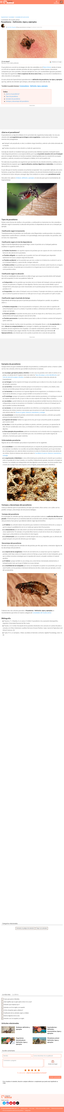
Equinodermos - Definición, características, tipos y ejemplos (54, 1030)
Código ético (28, 1110)
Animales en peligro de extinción (25, 928)
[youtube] (10, 1103)
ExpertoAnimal (4, 17)
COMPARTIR (56, 3)
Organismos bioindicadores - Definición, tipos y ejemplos (21, 1041)
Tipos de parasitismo (12, 96)
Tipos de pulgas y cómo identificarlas (46, 375)
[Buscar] (62, 2)
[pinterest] (14, 1103)
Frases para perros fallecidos (11, 999)
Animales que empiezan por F (12, 1004)
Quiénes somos (24, 1108)
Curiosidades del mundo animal (22, 17)
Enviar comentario (55, 1077)
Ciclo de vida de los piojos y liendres (13, 377)
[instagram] (7, 1103)
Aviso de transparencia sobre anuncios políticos (12, 1110)
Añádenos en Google (57, 62)
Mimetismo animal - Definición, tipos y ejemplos (53, 1040)
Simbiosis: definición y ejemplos (25, 178)
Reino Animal (47, 67)
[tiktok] (17, 1103)
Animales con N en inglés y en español (14, 1007)
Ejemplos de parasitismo (13, 99)
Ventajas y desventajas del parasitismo (17, 101)
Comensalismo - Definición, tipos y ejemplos (34, 86)
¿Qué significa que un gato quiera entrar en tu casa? (18, 1002)
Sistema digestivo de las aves (12, 1016)
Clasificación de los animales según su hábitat (16, 1013)
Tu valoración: (21, 1073)
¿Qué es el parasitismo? (12, 94)
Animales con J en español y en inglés (14, 1018)
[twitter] (4, 1103)
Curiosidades (11, 17)
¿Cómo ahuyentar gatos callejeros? (13, 1010)
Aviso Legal (31, 1108)
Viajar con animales (41, 928)
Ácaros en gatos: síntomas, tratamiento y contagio (30, 412)
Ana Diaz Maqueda (12, 27)
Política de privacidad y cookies (43, 1108)
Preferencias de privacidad (57, 1108)
